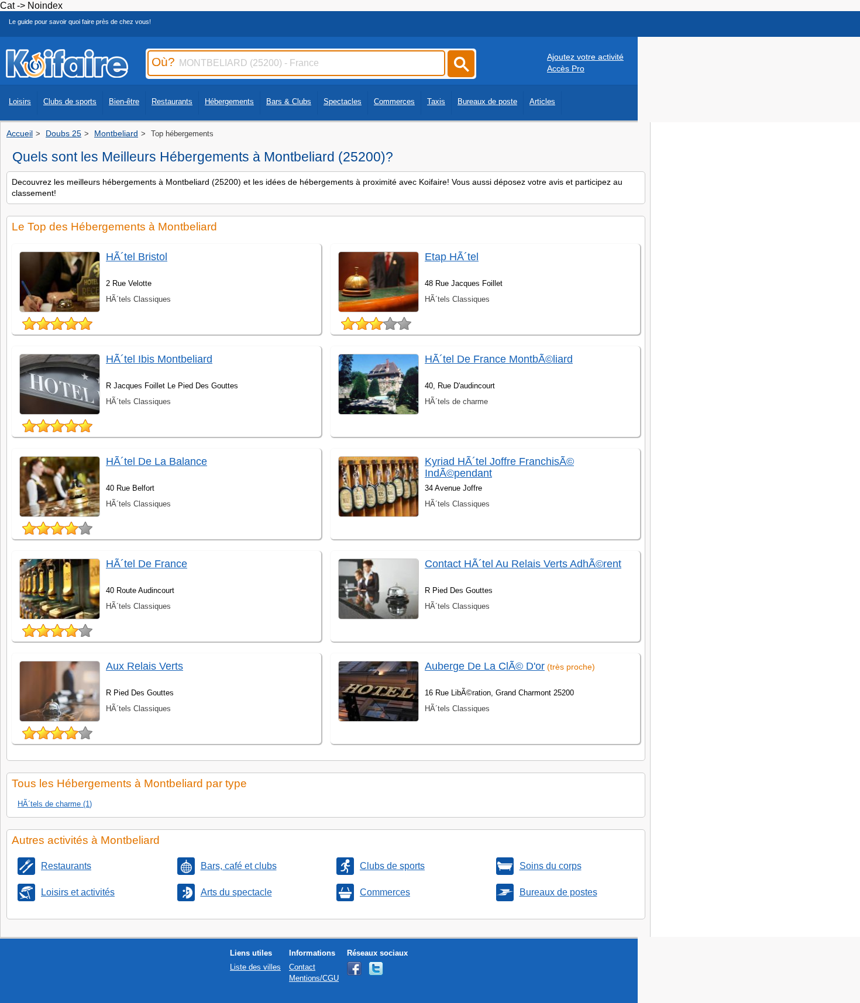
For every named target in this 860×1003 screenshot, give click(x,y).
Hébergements (229, 101)
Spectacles (343, 101)
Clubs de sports (70, 101)
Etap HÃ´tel (452, 257)
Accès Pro (565, 68)
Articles (542, 101)
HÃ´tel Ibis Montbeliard (159, 359)
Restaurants (172, 101)
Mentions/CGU (314, 978)
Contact (302, 967)
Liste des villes (255, 967)
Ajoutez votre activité (585, 56)
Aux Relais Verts (144, 666)
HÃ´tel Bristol (136, 257)
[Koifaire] (67, 74)
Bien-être (124, 101)
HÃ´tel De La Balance (156, 461)
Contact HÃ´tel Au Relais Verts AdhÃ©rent (523, 564)
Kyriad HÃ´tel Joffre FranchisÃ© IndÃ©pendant (499, 467)
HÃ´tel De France (146, 564)
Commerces (394, 101)
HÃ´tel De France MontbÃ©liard (499, 359)
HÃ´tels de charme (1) (55, 803)
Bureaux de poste (487, 101)
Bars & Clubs (288, 101)
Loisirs (20, 101)
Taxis (436, 101)
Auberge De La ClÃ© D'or (485, 666)
